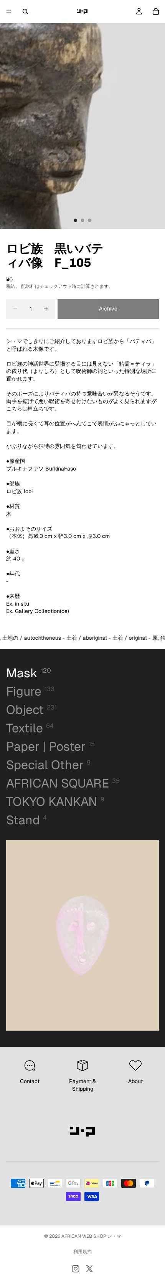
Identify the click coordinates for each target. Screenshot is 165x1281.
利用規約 (82, 1251)
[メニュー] (9, 11)
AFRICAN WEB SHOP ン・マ (91, 1236)
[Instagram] (75, 1268)
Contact (30, 1081)
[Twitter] (89, 1268)
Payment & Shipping (82, 1085)
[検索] (25, 11)
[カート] (155, 11)
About (135, 1081)
